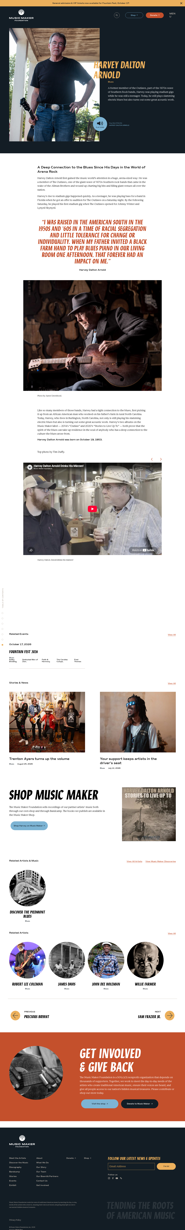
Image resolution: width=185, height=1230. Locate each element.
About (39, 1158)
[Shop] (2, 634)
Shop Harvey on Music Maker (28, 826)
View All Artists (134, 861)
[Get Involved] (2, 644)
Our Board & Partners (47, 1176)
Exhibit (12, 1185)
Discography (15, 1167)
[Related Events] (2, 623)
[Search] (116, 15)
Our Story (41, 1167)
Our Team (41, 1172)
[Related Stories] (2, 629)
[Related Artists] (2, 639)
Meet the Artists (17, 1158)
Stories (13, 1176)
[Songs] (2, 618)
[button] (173, 15)
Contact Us (41, 1181)
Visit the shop (99, 1104)
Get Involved (42, 1185)
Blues (110, 82)
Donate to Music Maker (139, 1104)
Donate (153, 16)
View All (172, 635)
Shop (133, 16)
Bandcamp (14, 1172)
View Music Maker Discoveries (160, 861)
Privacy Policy (15, 1220)
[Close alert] (181, 3)
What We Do (42, 1163)
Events (12, 1181)
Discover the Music (18, 1163)
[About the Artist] (2, 613)
